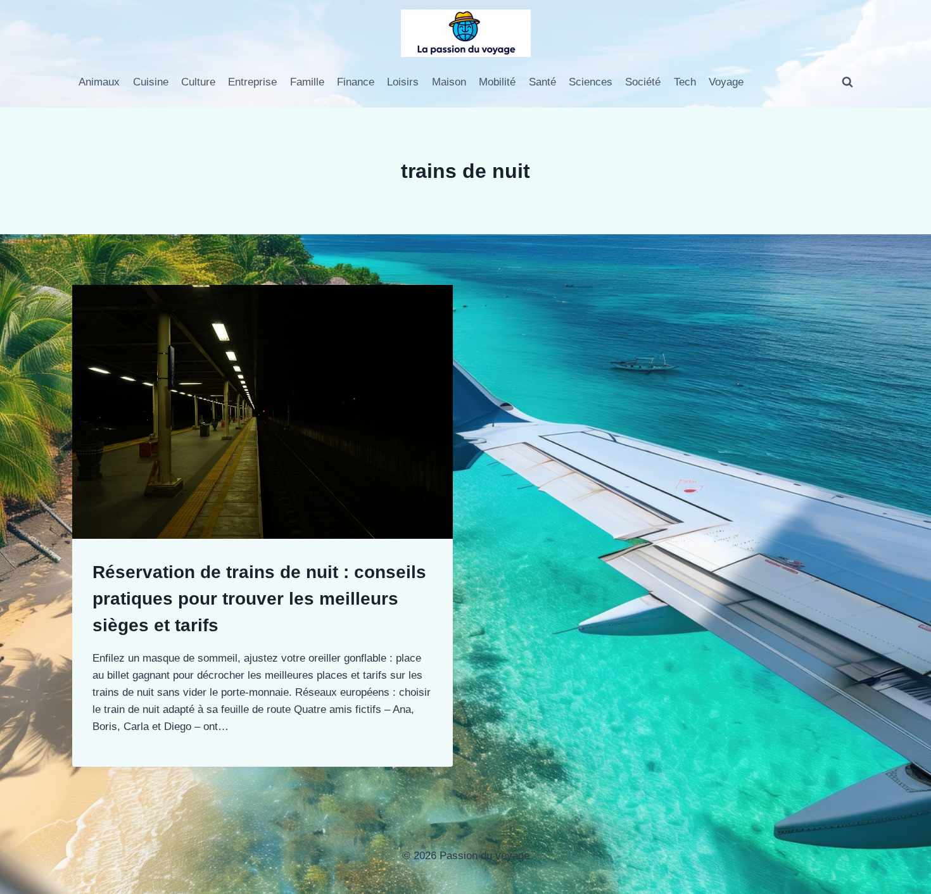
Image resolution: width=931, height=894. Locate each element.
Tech (685, 82)
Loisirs (403, 82)
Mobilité (497, 82)
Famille (307, 82)
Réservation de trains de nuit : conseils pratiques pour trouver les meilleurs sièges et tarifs (259, 598)
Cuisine (150, 82)
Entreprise (252, 82)
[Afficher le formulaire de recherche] (847, 82)
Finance (355, 82)
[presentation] (262, 412)
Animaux (99, 82)
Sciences (590, 82)
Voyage (726, 82)
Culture (198, 82)
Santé (542, 82)
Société (643, 82)
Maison (449, 82)
